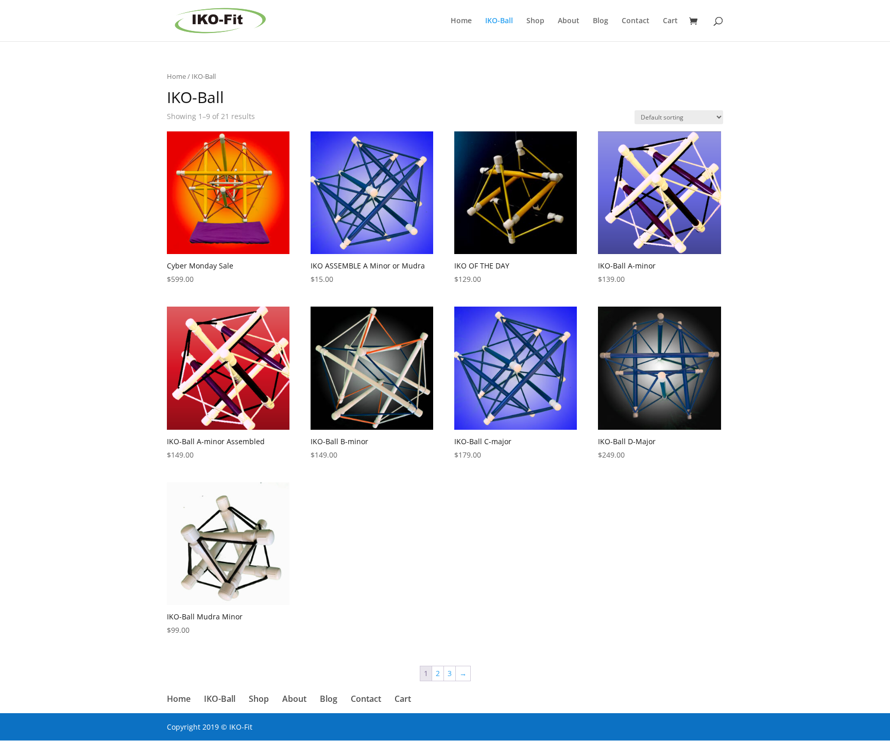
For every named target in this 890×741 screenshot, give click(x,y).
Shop (535, 21)
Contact (635, 21)
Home (461, 21)
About (568, 21)
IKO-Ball (499, 21)
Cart (670, 21)
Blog (600, 21)
